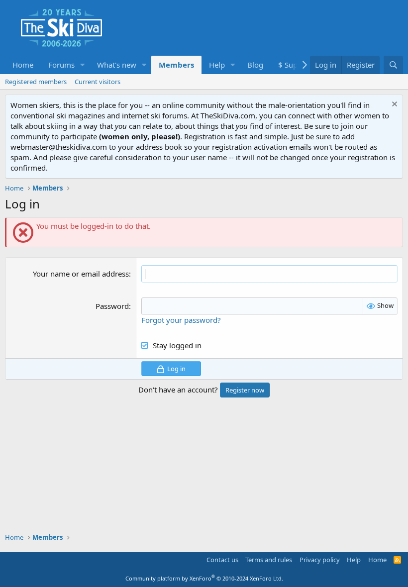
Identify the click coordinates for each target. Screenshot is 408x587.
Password (112, 306)
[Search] (393, 65)
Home (22, 65)
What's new (116, 65)
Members (176, 65)
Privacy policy (320, 559)
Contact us (222, 559)
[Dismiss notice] (393, 105)
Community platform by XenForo (204, 578)
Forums (61, 65)
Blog (255, 65)
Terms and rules (268, 559)
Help (217, 65)
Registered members (36, 81)
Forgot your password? (181, 320)
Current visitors (97, 81)
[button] (83, 65)
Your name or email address (81, 274)
